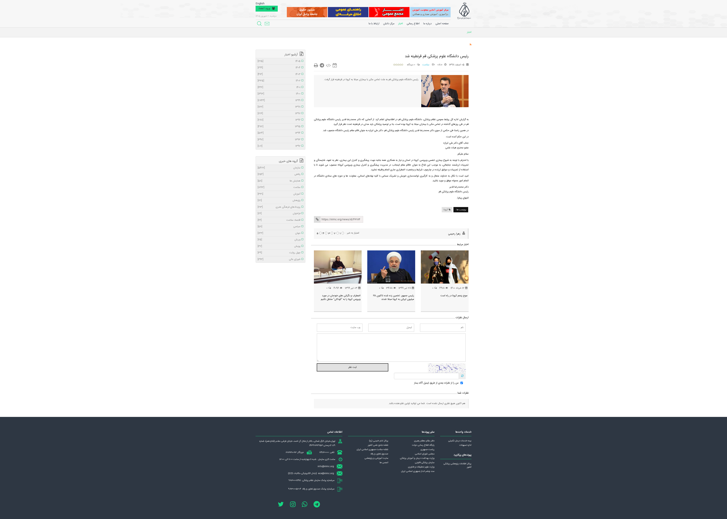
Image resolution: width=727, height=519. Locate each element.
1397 (279, 114)
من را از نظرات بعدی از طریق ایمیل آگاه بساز (436, 383)
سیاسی (279, 227)
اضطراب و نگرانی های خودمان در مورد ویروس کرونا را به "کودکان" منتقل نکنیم (340, 298)
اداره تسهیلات (465, 445)
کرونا (446, 210)
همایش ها (279, 181)
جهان (279, 233)
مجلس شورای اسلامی (424, 454)
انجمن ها (384, 462)
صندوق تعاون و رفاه (379, 454)
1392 (279, 146)
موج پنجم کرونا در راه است (453, 296)
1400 (279, 94)
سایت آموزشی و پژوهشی (376, 458)
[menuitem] (427, 23)
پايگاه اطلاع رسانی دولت (423, 445)
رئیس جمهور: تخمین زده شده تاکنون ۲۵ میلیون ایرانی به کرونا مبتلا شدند (393, 298)
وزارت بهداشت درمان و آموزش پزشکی (417, 458)
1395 (279, 127)
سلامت (426, 65)
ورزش (279, 240)
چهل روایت (279, 253)
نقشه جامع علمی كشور (378, 445)
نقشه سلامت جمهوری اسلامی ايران (372, 449)
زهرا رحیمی (454, 234)
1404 (279, 68)
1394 (279, 133)
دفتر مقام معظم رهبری (424, 441)
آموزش (279, 194)
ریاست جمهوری (427, 449)
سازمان (279, 168)
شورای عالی (279, 259)
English (260, 4)
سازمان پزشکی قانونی (424, 462)
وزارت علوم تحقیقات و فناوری (421, 467)
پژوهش (279, 200)
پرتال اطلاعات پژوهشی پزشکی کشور (457, 465)
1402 (279, 81)
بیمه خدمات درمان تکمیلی (459, 441)
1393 (279, 140)
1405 (279, 61)
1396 (279, 120)
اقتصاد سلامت (279, 220)
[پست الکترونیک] (267, 23)
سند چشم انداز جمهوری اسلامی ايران (417, 471)
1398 (279, 107)
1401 (279, 87)
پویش (279, 246)
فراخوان (279, 214)
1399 (279, 100)
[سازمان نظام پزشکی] (464, 10)
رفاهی (279, 174)
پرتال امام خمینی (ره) (378, 441)
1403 (279, 74)
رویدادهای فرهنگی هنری (279, 207)
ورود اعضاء (264, 8)
